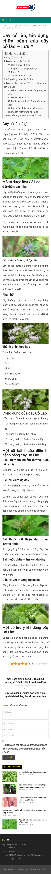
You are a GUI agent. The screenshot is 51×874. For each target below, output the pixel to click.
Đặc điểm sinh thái (20, 65)
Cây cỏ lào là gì (14, 57)
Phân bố (15, 72)
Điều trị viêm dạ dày (21, 97)
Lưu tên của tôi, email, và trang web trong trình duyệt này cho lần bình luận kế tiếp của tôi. (24, 748)
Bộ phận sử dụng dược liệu (24, 68)
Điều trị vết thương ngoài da (24, 112)
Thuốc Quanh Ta (16, 26)
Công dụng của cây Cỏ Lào (20, 79)
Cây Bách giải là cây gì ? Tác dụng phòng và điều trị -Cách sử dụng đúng (25, 679)
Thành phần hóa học (21, 75)
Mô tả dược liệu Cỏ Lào (18, 61)
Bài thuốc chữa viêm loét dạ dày (27, 108)
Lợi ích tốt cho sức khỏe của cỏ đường (32, 772)
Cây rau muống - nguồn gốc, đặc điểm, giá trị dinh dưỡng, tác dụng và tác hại (25, 693)
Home (4, 26)
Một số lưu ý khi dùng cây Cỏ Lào (23, 115)
